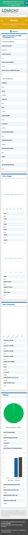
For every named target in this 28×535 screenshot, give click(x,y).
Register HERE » (16, 5)
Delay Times (23, 512)
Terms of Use (6, 516)
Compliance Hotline (6, 532)
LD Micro (7, 521)
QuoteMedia (16, 511)
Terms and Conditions (6, 530)
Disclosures (15, 530)
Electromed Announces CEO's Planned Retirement (14, 24)
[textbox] (14, 15)
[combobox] (14, 16)
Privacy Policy (22, 530)
